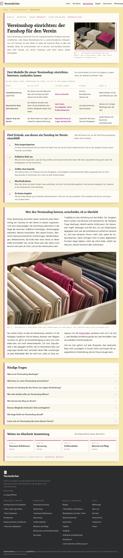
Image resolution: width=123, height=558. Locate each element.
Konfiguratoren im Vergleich (15, 504)
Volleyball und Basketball (73, 535)
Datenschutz (97, 517)
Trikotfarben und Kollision (73, 509)
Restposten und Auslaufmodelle (46, 530)
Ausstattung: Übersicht (54, 457)
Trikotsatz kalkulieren (12, 526)
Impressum (96, 522)
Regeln (98, 3)
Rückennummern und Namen (15, 522)
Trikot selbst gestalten (13, 509)
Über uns (95, 509)
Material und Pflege (41, 526)
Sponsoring (37, 517)
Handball (66, 530)
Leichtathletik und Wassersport (75, 543)
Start (68, 3)
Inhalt (94, 526)
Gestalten (77, 3)
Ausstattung (88, 3)
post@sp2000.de (10, 495)
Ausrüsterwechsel (70, 517)
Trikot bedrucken (10, 513)
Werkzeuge (118, 3)
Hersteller (37, 535)
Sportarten (107, 3)
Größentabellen (39, 522)
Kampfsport (67, 539)
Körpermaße (84, 333)
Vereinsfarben (12, 3)
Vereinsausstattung (19, 9)
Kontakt (95, 513)
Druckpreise (8, 517)
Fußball (66, 526)
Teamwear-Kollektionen (42, 513)
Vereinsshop (38, 509)
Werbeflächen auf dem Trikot (74, 513)
